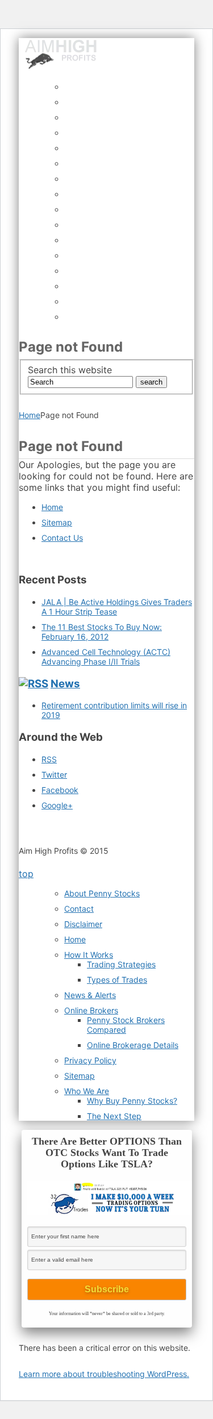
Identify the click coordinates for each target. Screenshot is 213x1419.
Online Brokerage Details (132, 1045)
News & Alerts (90, 995)
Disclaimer (83, 924)
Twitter (54, 774)
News (65, 683)
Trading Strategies (121, 964)
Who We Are (86, 1091)
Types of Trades (117, 979)
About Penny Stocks (102, 893)
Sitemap (56, 522)
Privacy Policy (90, 1060)
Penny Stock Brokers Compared (126, 1024)
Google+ (57, 805)
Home (29, 415)
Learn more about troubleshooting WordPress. (104, 1374)
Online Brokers (91, 1010)
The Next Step (114, 1116)
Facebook (59, 790)
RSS (49, 759)
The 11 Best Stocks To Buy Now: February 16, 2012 (101, 631)
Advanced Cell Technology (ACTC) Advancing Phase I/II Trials (105, 656)
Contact (79, 908)
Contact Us (62, 537)
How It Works (88, 954)
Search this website (70, 369)
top (26, 873)
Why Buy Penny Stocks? (132, 1100)
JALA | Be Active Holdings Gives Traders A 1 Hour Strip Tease (116, 606)
